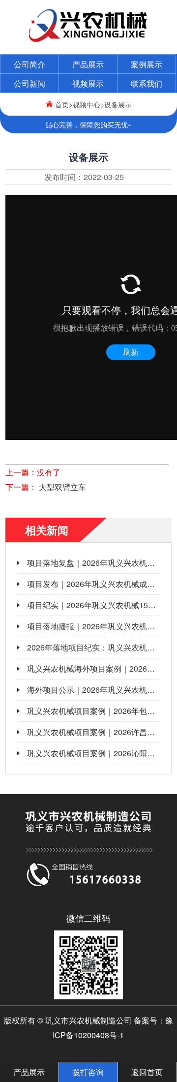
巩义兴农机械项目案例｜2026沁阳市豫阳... (102, 753)
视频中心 (86, 104)
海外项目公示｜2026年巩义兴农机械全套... (102, 689)
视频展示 (88, 83)
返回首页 (147, 1072)
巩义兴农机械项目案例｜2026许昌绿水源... (102, 732)
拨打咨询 (88, 1072)
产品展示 (88, 64)
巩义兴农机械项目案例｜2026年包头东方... (102, 710)
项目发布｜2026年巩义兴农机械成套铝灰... (102, 583)
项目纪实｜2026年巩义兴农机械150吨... (96, 605)
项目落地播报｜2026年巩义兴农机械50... (98, 626)
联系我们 (146, 83)
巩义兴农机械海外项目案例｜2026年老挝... (102, 668)
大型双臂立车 (61, 487)
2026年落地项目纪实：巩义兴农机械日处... (102, 647)
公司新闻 (29, 83)
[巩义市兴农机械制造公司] (89, 39)
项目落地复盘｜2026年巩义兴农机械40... (98, 562)
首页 (62, 104)
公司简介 (29, 64)
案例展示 (146, 64)
